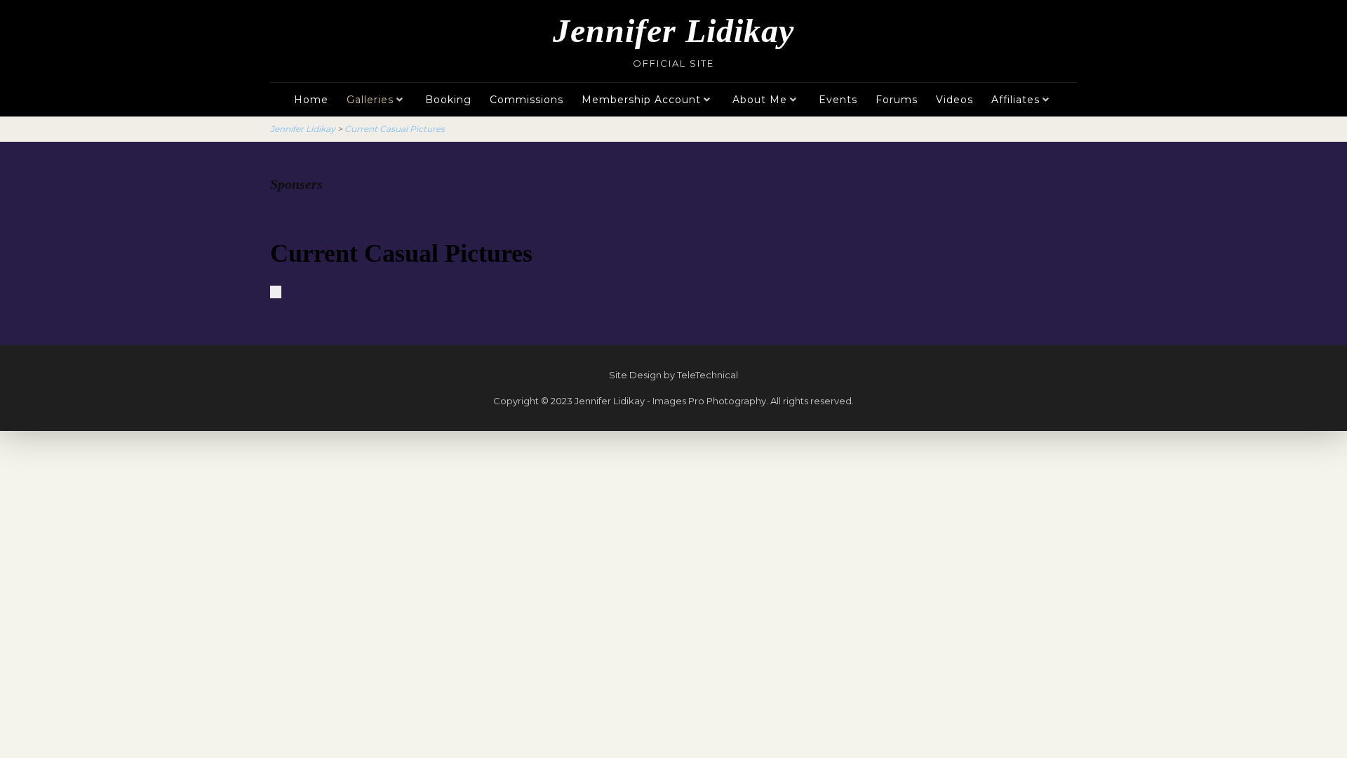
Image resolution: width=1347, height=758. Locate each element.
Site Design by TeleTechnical (673, 374)
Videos (954, 99)
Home (311, 99)
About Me (759, 99)
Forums (897, 99)
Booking (448, 99)
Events (838, 99)
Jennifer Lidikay (673, 30)
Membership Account (641, 99)
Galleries (370, 99)
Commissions (526, 99)
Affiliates (1015, 99)
